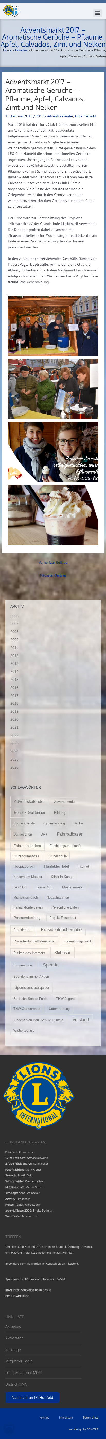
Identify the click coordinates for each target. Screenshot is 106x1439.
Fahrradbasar (70, 834)
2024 (14, 751)
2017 (40, 116)
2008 (14, 632)
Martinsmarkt (72, 887)
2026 (14, 767)
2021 (14, 727)
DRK (44, 834)
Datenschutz (90, 1417)
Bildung (59, 813)
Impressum (66, 1417)
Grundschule (57, 856)
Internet (83, 866)
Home (7, 50)
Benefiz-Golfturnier (29, 812)
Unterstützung (59, 1009)
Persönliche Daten (65, 907)
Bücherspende (24, 823)
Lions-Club (44, 887)
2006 (14, 616)
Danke (78, 823)
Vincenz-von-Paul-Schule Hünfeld (38, 1020)
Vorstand (81, 1019)
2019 (14, 711)
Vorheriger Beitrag (53, 562)
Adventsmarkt (85, 116)
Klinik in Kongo (62, 877)
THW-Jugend (65, 999)
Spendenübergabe (31, 987)
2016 (14, 688)
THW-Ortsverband (26, 1009)
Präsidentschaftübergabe (34, 941)
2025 (14, 759)
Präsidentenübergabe (61, 929)
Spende (51, 965)
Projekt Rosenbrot (62, 918)
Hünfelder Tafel (56, 866)
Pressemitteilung (27, 918)
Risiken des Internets (29, 953)
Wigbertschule (23, 1030)
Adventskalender (60, 116)
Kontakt (44, 1417)
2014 (14, 672)
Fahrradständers (27, 846)
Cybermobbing (54, 823)
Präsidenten (22, 930)
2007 (14, 624)
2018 (14, 703)
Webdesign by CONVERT (83, 1429)
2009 (14, 640)
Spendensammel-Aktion (31, 976)
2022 (14, 735)
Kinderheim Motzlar (27, 877)
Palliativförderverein (28, 907)
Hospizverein (24, 866)
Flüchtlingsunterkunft (65, 846)
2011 (14, 648)
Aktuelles (21, 50)
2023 (14, 743)
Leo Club (19, 887)
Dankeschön (22, 834)
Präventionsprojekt (77, 941)
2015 (14, 680)
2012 (14, 656)
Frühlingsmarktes (26, 856)
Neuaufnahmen (58, 897)
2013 (14, 664)
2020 (14, 719)
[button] (97, 13)
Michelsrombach (25, 897)
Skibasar (62, 952)
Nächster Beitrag (53, 575)
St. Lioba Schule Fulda (30, 999)
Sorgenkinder (23, 965)
